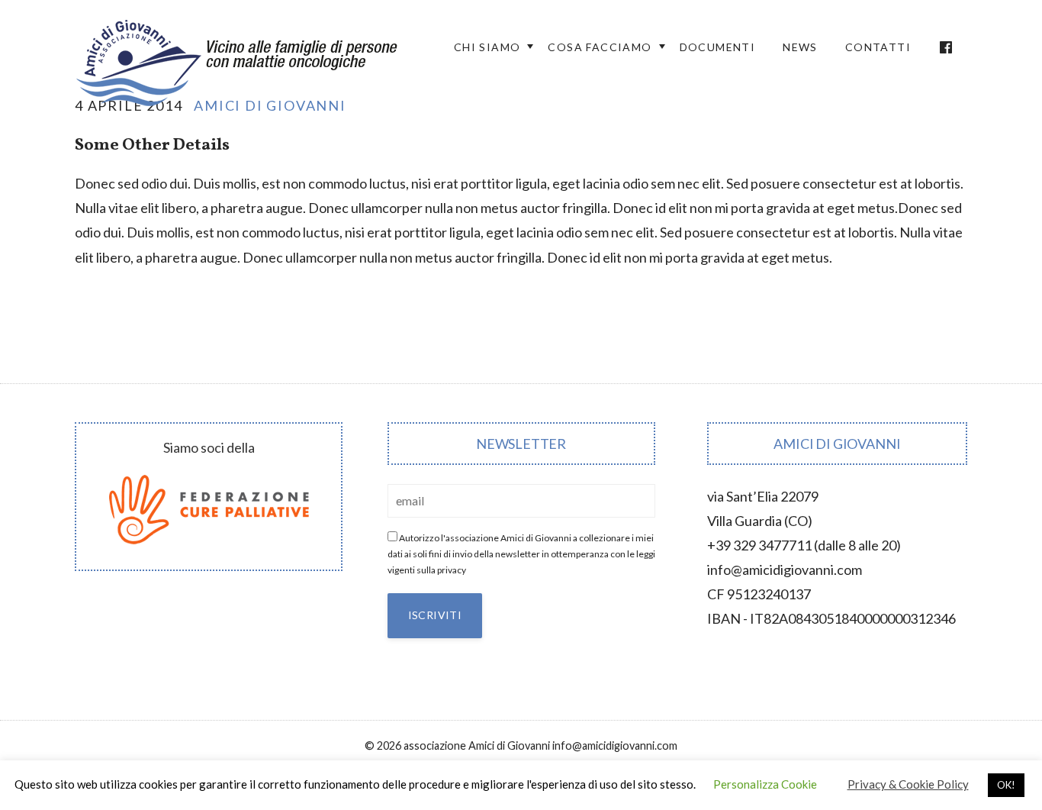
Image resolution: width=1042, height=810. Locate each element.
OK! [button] (1006, 785)
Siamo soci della (209, 447)
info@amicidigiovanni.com (784, 569)
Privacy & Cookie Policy (908, 784)
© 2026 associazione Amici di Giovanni (457, 745)
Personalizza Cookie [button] (765, 784)
